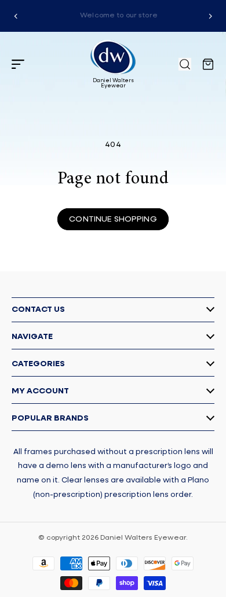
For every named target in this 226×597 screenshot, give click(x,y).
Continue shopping (112, 219)
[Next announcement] (210, 16)
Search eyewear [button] (184, 64)
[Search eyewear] (184, 64)
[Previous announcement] (16, 16)
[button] (18, 64)
